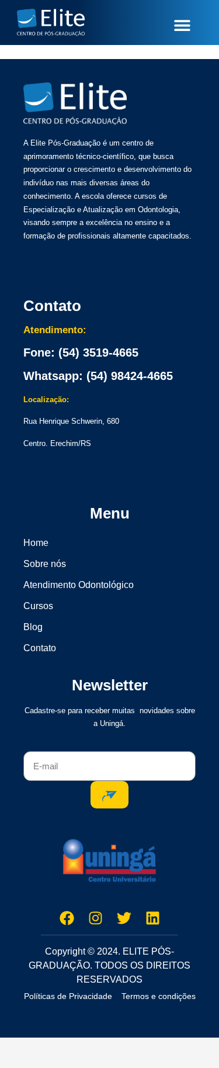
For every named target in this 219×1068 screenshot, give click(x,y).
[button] (182, 25)
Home (35, 543)
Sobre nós (44, 564)
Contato (39, 648)
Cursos (38, 606)
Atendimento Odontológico (78, 585)
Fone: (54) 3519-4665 (80, 352)
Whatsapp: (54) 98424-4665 (98, 375)
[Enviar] (109, 794)
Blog (33, 627)
